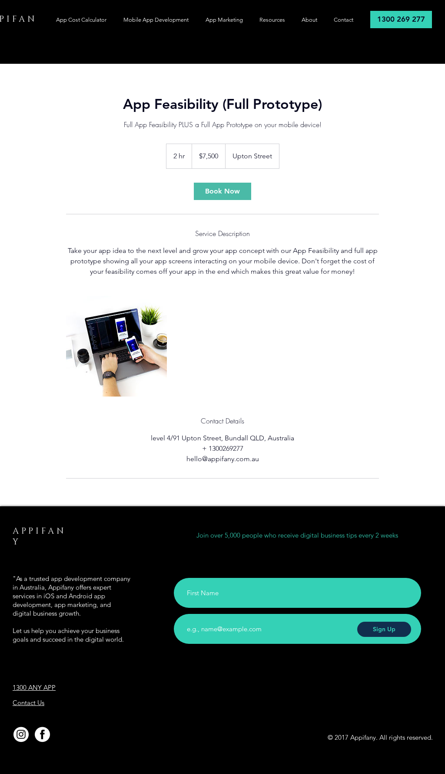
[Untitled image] (116, 346)
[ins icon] (21, 734)
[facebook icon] (42, 734)
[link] (222, 191)
